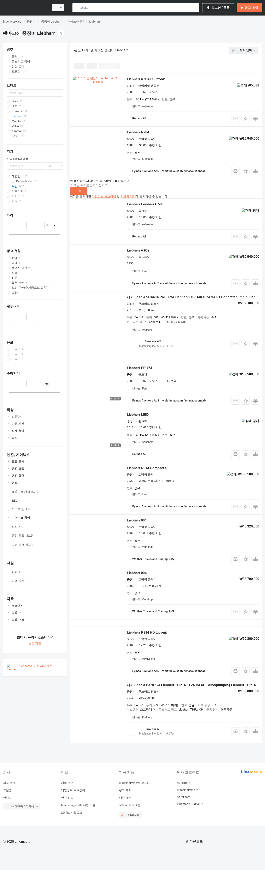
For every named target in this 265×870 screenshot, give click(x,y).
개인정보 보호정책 (104, 196)
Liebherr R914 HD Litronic (147, 632)
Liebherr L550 (138, 414)
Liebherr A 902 (138, 250)
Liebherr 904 (137, 520)
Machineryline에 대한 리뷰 (78, 805)
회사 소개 (9, 782)
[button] (245, 118)
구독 (79, 191)
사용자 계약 (128, 196)
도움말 (7, 790)
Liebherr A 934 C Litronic (146, 79)
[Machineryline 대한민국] (25, 7)
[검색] (76, 7)
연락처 (7, 797)
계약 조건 (67, 782)
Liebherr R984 (138, 132)
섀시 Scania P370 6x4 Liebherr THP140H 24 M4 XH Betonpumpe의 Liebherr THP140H (193, 685)
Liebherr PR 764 (139, 368)
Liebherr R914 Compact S (147, 468)
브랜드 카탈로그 (71, 812)
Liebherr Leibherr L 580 (145, 204)
